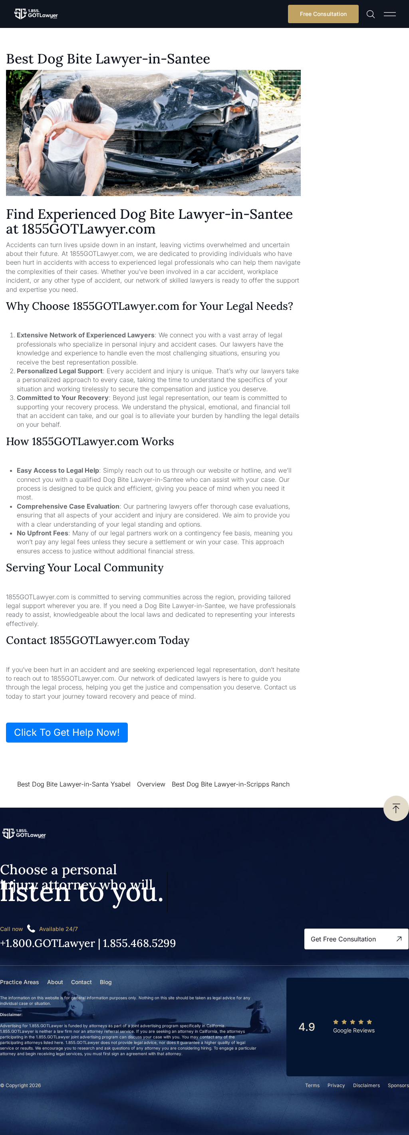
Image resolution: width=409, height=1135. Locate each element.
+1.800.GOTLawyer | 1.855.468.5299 (88, 943)
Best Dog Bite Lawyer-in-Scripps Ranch (231, 784)
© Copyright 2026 (20, 1085)
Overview (151, 784)
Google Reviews (354, 1030)
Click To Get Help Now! (67, 732)
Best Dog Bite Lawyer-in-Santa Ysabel (74, 784)
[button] (390, 14)
